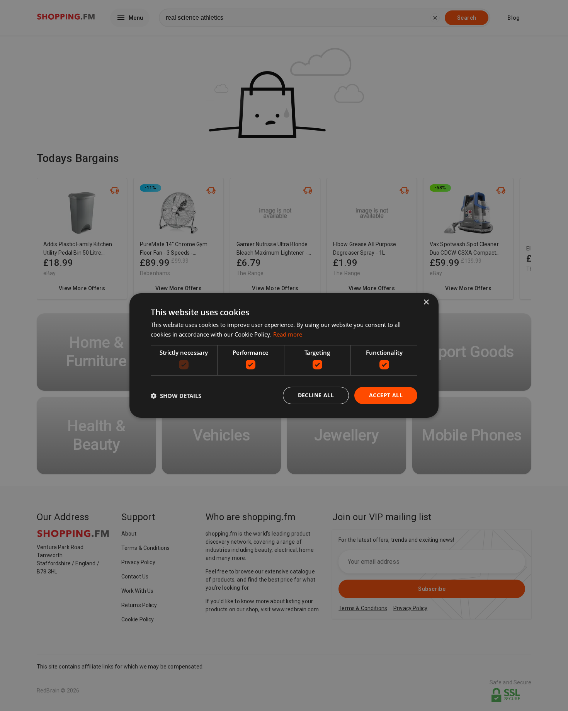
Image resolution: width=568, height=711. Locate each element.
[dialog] (284, 355)
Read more (287, 334)
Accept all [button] (386, 395)
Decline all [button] (316, 395)
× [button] (426, 302)
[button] (176, 395)
